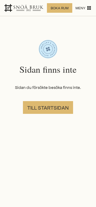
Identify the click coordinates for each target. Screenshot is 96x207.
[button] (83, 8)
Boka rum (60, 8)
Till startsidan (48, 107)
